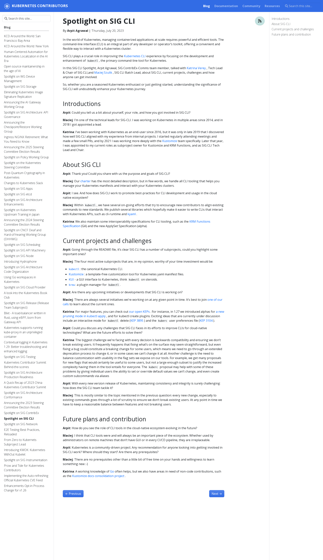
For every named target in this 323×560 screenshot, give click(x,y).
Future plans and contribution (291, 34)
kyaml (131, 214)
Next (217, 494)
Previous (73, 494)
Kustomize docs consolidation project (98, 476)
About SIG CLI (281, 24)
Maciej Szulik (103, 72)
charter (85, 181)
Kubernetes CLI (135, 56)
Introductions (281, 19)
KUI (71, 279)
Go (112, 471)
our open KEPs (139, 312)
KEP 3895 (136, 321)
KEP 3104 (206, 321)
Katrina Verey (196, 68)
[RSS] (260, 20)
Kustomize (169, 141)
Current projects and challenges (293, 29)
